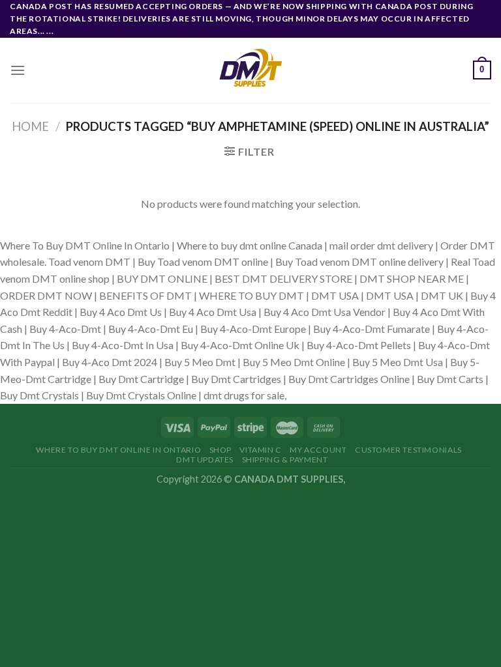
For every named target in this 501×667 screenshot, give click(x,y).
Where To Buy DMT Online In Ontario (118, 450)
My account (318, 450)
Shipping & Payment (285, 459)
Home (30, 126)
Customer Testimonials (408, 450)
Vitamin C (260, 450)
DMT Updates (205, 459)
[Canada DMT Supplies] (250, 70)
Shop (220, 450)
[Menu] (17, 70)
